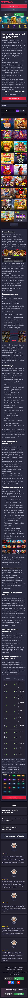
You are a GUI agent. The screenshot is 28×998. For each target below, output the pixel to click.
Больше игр (14, 224)
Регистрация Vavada (14, 797)
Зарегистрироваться (14, 6)
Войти (14, 9)
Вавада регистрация (14, 98)
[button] (1, 20)
